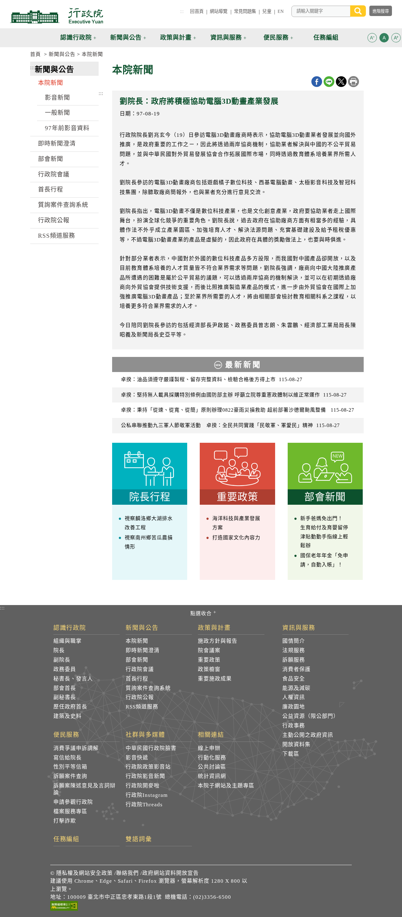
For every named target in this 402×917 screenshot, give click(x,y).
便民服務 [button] (276, 37)
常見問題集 (245, 11)
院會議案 (209, 650)
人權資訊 (293, 697)
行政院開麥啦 (143, 786)
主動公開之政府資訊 (307, 735)
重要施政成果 (215, 679)
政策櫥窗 (209, 669)
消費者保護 (296, 669)
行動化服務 (212, 758)
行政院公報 (53, 220)
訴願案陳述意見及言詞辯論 (84, 789)
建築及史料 (67, 716)
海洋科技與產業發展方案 (236, 523)
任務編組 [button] (326, 37)
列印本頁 (353, 81)
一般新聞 (57, 112)
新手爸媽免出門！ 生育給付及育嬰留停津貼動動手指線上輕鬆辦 (324, 532)
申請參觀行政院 (73, 802)
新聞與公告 (62, 54)
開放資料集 (296, 744)
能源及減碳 (296, 688)
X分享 (341, 81)
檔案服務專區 (70, 811)
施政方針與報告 (217, 641)
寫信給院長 (67, 758)
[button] (372, 37)
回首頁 (196, 11)
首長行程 (50, 189)
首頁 (35, 54)
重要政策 (209, 660)
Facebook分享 (316, 81)
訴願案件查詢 (70, 776)
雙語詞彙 (139, 839)
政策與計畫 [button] (176, 37)
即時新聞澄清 (57, 143)
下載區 (290, 754)
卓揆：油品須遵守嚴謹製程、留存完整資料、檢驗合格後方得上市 (211, 379)
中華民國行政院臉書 (151, 748)
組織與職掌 (67, 641)
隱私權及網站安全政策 (84, 873)
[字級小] (372, 39)
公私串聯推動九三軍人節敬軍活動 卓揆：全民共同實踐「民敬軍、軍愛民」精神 (230, 425)
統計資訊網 (212, 776)
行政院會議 (53, 174)
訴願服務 (293, 660)
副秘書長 (64, 697)
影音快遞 (137, 758)
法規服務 (293, 650)
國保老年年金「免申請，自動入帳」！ (324, 560)
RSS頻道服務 (56, 235)
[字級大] (396, 39)
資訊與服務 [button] (226, 37)
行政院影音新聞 (145, 776)
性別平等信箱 (70, 767)
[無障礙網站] (64, 907)
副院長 (61, 660)
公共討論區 (212, 767)
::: (182, 11)
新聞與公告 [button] (126, 37)
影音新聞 (57, 97)
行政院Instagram (147, 795)
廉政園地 (293, 707)
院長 (59, 650)
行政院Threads (144, 805)
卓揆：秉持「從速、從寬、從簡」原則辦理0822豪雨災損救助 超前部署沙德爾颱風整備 (237, 410)
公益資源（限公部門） (310, 716)
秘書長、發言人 (73, 679)
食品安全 (293, 679)
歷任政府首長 (70, 707)
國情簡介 (293, 641)
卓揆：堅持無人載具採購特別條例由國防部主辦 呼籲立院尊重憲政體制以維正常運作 (234, 394)
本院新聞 (92, 54)
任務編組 (66, 839)
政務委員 (64, 669)
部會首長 (64, 688)
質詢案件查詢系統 (63, 205)
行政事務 (293, 726)
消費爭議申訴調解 (76, 748)
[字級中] (384, 39)
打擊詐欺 (64, 821)
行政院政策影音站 (148, 767)
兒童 (266, 11)
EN (281, 11)
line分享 (328, 81)
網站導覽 (219, 11)
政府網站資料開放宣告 (170, 873)
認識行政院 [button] (76, 37)
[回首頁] (56, 15)
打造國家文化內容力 (236, 537)
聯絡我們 (127, 873)
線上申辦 (209, 748)
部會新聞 (50, 159)
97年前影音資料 (67, 128)
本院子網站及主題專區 (226, 786)
